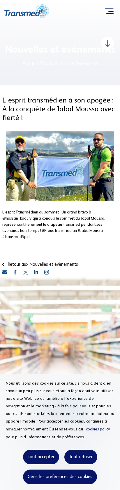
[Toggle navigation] (109, 11)
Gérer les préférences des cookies (60, 477)
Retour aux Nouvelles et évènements (43, 264)
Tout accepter (41, 457)
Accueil (30, 63)
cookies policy (98, 429)
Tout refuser (81, 457)
